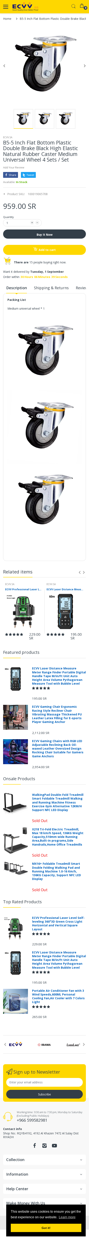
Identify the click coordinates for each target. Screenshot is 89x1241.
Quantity (8, 217)
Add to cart (47, 250)
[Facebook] (34, 1146)
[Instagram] (44, 1146)
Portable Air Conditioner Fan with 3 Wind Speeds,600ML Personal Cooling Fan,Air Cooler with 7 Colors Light (58, 996)
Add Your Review (13, 167)
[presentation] (80, 572)
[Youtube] (54, 1146)
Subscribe (44, 1094)
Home (7, 19)
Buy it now (45, 235)
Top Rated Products (22, 902)
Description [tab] (16, 287)
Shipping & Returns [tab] (51, 287)
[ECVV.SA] (25, 6)
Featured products (21, 652)
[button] (14, 634)
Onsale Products (19, 778)
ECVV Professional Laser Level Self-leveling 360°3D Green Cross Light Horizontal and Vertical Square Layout (23, 589)
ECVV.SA (7, 137)
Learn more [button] (67, 1217)
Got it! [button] (46, 1228)
